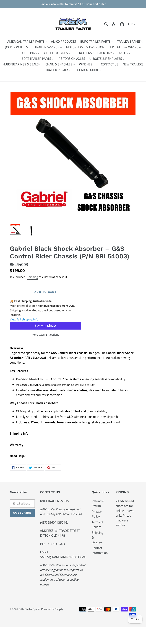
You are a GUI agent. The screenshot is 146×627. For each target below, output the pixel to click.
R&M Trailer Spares (29, 609)
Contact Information (100, 550)
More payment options (45, 334)
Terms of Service (97, 524)
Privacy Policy (97, 514)
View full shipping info (24, 319)
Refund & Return (98, 503)
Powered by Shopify (52, 609)
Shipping (32, 277)
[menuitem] (25, 41)
